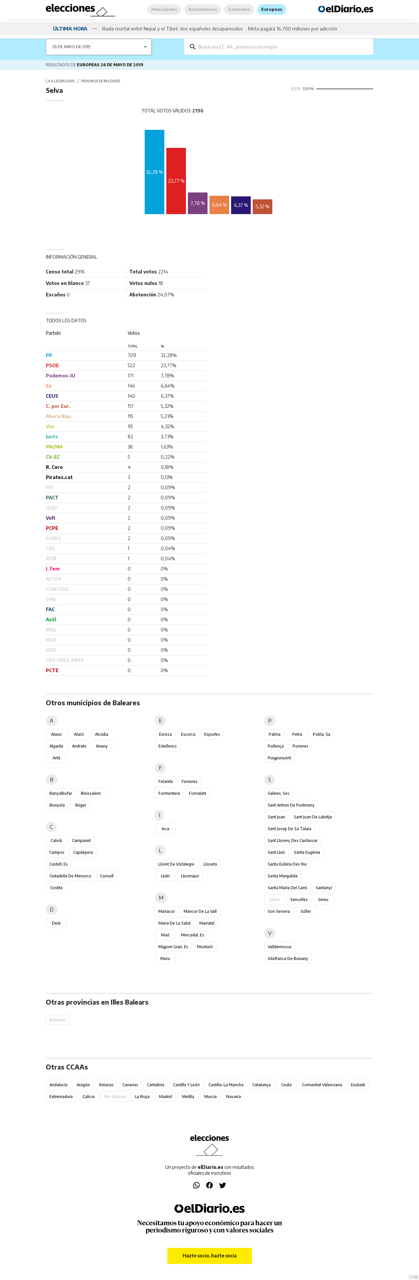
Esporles (212, 734)
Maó (165, 934)
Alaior (56, 734)
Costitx (56, 887)
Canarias (130, 1084)
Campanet (81, 840)
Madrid (165, 1096)
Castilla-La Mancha (226, 1084)
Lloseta (210, 864)
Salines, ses (278, 793)
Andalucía (58, 1084)
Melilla (188, 1096)
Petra (297, 734)
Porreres (300, 746)
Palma (275, 734)
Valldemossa (279, 946)
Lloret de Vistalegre (176, 864)
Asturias (106, 1084)
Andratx (79, 746)
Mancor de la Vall (200, 911)
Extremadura (61, 1096)
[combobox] (283, 46)
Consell (107, 875)
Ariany (102, 746)
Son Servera (279, 911)
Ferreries (190, 781)
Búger (80, 805)
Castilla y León (186, 1084)
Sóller (306, 911)
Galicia (88, 1096)
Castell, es (58, 864)
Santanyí (324, 887)
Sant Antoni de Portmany (291, 805)
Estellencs (167, 746)
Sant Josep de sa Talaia (289, 828)
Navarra (233, 1096)
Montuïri (205, 946)
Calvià (56, 840)
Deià (56, 923)
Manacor (166, 911)
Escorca (188, 734)
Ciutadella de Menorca (70, 875)
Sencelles (299, 899)
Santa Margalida (283, 875)
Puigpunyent (279, 757)
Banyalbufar (60, 793)
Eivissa (165, 734)
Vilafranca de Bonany (288, 958)
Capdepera (83, 852)
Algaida (56, 746)
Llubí (165, 875)
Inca (165, 828)
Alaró (79, 734)
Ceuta (286, 1084)
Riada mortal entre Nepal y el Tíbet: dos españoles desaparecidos (172, 28)
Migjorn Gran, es (173, 946)
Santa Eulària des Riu (287, 864)
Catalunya (261, 1084)
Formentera (169, 793)
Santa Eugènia (307, 852)
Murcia (210, 1096)
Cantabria (155, 1084)
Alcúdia (101, 734)
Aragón (83, 1084)
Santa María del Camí (287, 887)
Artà (56, 757)
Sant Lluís (276, 852)
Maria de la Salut (174, 923)
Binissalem (91, 793)
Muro (165, 958)
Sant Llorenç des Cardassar (293, 840)
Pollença (276, 746)
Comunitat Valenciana (322, 1084)
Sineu (323, 899)
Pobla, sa (321, 734)
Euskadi (358, 1084)
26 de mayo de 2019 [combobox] (71, 46)
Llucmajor (190, 875)
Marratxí (206, 923)
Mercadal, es (192, 934)
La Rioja (142, 1096)
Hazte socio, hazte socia (210, 1255)
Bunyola (57, 805)
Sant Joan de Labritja (313, 816)
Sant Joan (276, 816)
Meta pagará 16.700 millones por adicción (292, 28)
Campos (56, 852)
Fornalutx (197, 793)
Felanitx (165, 781)
